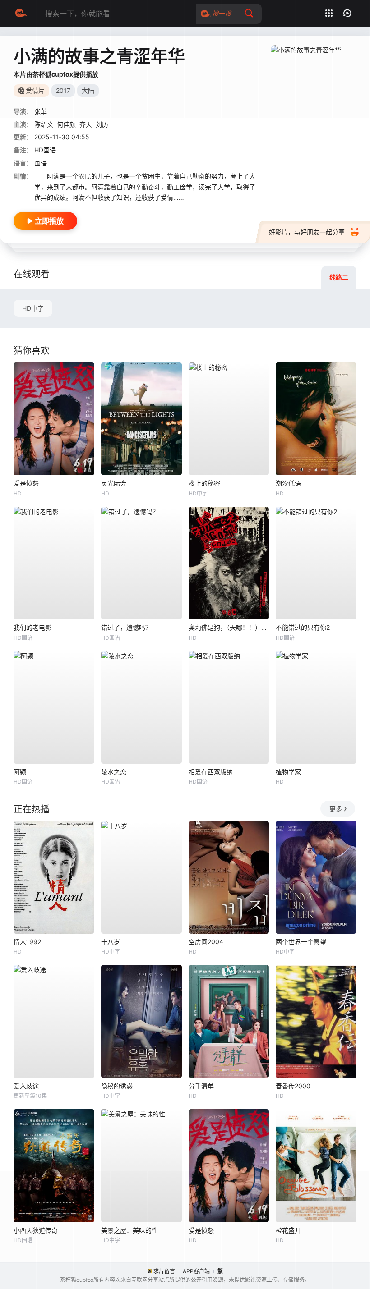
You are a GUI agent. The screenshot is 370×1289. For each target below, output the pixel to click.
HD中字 (33, 308)
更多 (335, 808)
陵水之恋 (113, 771)
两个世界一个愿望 (301, 941)
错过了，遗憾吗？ (126, 627)
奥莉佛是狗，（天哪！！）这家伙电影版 (229, 627)
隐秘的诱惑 (117, 1086)
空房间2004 (206, 941)
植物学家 (288, 771)
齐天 (85, 124)
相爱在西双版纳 (211, 771)
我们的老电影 (32, 627)
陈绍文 (43, 124)
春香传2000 (293, 1086)
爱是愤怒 (26, 483)
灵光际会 (113, 483)
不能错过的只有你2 (303, 627)
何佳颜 (66, 124)
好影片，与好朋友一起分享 (307, 232)
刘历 (102, 124)
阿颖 (20, 771)
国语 (40, 163)
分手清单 (201, 1086)
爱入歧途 (26, 1086)
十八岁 (110, 941)
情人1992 (27, 941)
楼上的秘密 (204, 483)
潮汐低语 (288, 483)
